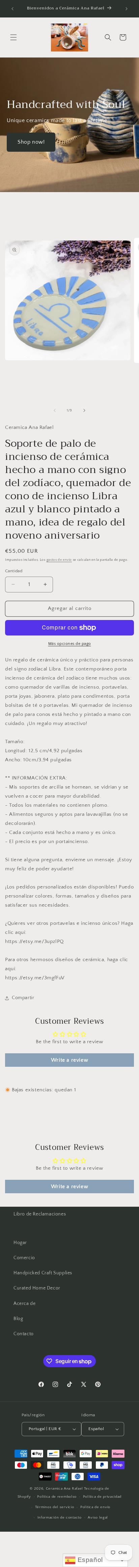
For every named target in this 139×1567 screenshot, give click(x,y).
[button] (13, 37)
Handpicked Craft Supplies (42, 1273)
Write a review (69, 1060)
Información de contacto (59, 1518)
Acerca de (24, 1303)
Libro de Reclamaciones (39, 1214)
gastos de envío (59, 560)
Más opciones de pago (69, 644)
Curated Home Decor (36, 1288)
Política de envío (95, 1507)
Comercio (24, 1258)
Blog (18, 1318)
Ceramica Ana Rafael (64, 1489)
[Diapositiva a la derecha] (84, 410)
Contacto (23, 1334)
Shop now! (31, 142)
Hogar (20, 1242)
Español (89, 1559)
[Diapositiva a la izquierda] (54, 410)
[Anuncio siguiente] (126, 8)
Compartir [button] (23, 997)
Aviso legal (98, 1518)
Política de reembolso (57, 1497)
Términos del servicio (54, 1507)
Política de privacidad (102, 1497)
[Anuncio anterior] (12, 8)
